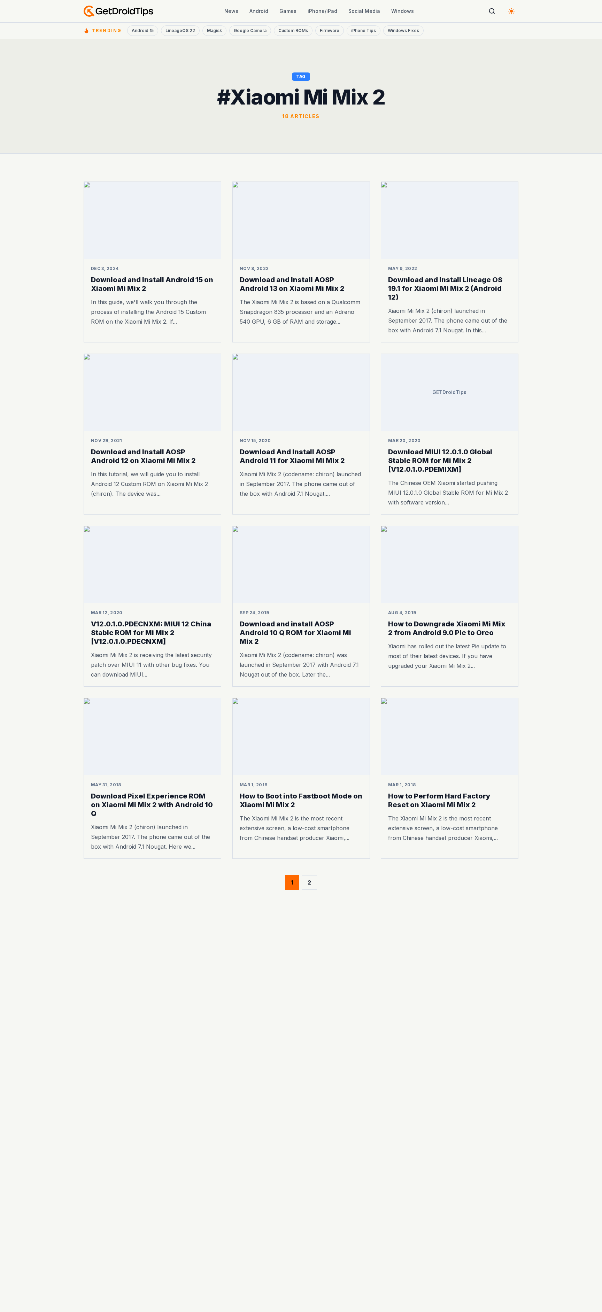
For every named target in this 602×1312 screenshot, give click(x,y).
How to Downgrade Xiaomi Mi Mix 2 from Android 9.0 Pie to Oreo (446, 628)
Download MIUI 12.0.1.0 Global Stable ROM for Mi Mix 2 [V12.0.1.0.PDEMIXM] (440, 460)
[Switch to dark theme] (511, 11)
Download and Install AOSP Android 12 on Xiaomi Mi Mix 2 (143, 456)
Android (258, 11)
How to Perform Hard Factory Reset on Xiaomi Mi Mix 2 (439, 800)
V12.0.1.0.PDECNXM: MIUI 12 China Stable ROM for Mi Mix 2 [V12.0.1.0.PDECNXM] (151, 633)
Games (287, 11)
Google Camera (250, 30)
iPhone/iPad (322, 11)
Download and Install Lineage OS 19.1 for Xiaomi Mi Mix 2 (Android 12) (445, 288)
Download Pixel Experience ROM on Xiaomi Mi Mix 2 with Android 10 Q (152, 804)
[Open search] (492, 11)
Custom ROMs (293, 30)
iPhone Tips (363, 30)
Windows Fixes (403, 30)
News (231, 11)
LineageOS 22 (180, 30)
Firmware (329, 30)
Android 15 (143, 30)
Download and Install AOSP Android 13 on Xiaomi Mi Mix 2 (292, 284)
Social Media (364, 11)
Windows (402, 11)
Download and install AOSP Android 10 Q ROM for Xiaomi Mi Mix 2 (295, 633)
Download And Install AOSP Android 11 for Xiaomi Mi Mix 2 (292, 456)
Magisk (214, 30)
